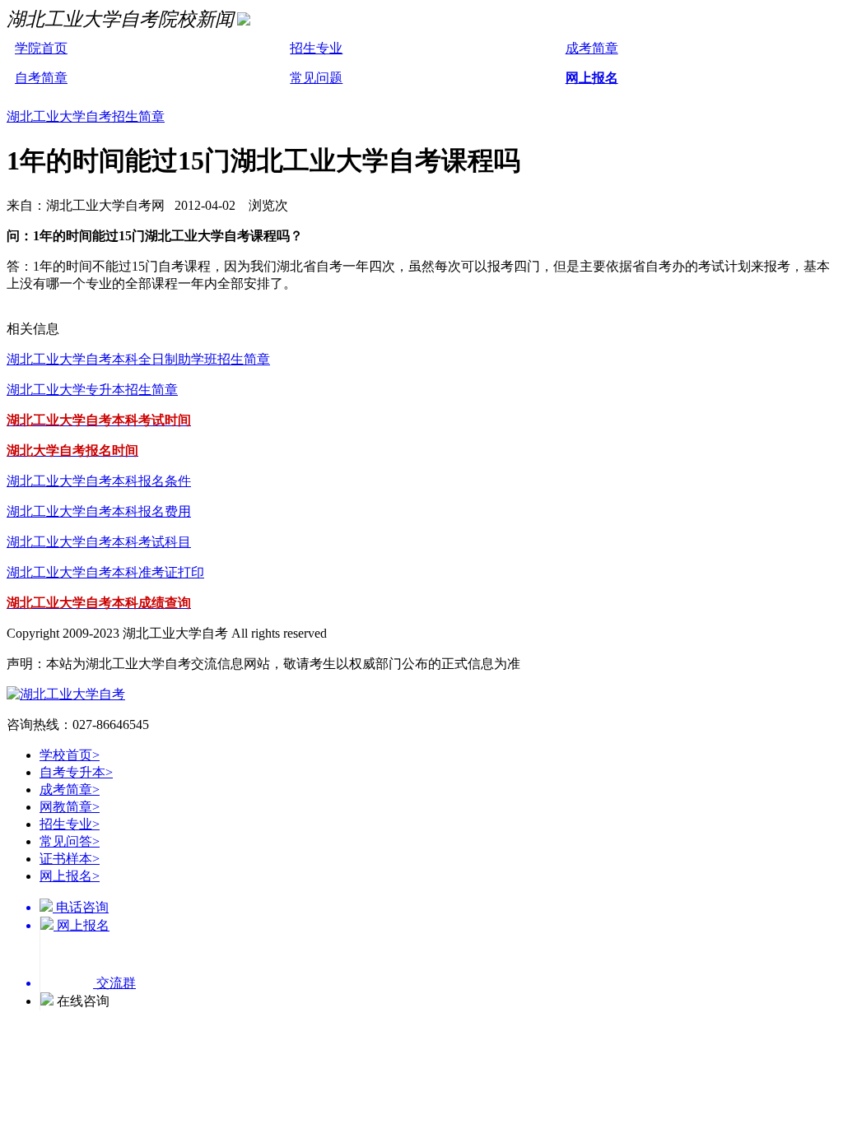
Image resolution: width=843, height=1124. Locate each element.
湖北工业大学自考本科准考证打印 (105, 572)
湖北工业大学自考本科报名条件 (99, 481)
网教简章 (70, 807)
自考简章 (41, 78)
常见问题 (316, 78)
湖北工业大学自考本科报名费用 (99, 511)
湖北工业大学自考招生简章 (86, 116)
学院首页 (41, 48)
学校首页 (70, 755)
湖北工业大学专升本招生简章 (92, 390)
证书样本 (70, 859)
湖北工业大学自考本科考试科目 (99, 542)
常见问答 (70, 841)
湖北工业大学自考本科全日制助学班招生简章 (138, 359)
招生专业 (316, 48)
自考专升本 (76, 772)
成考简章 (592, 48)
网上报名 (592, 78)
